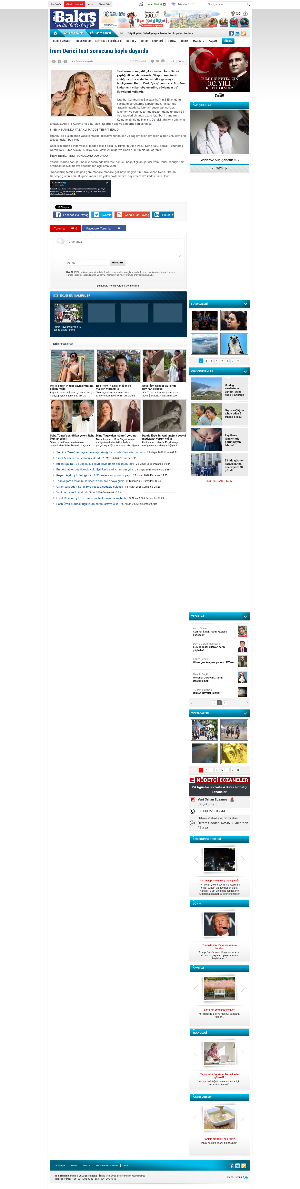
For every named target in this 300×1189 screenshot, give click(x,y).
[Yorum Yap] (152, 61)
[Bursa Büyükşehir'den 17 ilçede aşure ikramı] (204, 730)
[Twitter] (59, 61)
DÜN (209, 481)
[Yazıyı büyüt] (181, 61)
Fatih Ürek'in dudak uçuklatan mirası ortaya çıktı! (87, 503)
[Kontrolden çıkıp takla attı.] (204, 753)
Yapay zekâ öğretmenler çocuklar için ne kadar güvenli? (219, 1079)
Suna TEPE (214, 674)
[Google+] (65, 61)
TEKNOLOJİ (200, 1032)
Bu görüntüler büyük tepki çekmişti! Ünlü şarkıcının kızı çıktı (94, 469)
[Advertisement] (277, 71)
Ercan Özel (207, 658)
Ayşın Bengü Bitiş (205, 689)
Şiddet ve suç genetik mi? (219, 160)
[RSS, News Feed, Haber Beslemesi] (243, 33)
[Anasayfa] (55, 33)
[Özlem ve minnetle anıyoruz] (234, 320)
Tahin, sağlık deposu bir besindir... (219, 1140)
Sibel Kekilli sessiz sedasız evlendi (78, 458)
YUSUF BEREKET (207, 628)
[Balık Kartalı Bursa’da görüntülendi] (234, 344)
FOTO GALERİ (199, 303)
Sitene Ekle (104, 4)
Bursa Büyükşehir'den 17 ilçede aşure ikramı (67, 328)
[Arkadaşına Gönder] (158, 61)
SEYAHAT (198, 968)
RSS (125, 1165)
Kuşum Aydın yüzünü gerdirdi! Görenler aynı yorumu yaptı (93, 475)
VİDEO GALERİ (200, 713)
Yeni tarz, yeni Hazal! (69, 492)
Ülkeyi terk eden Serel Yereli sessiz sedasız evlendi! (89, 486)
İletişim (86, 1165)
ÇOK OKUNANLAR (202, 371)
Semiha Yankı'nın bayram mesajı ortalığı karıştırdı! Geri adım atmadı (100, 452)
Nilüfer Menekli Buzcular (208, 644)
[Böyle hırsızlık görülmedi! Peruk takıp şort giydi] (234, 753)
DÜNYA (197, 903)
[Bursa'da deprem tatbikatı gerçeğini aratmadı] (204, 320)
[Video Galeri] (101, 33)
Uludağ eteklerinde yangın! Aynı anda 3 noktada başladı (234, 390)
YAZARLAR (198, 616)
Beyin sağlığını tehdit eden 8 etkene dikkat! (234, 413)
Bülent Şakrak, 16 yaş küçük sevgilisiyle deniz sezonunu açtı (95, 463)
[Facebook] (54, 61)
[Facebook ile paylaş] (231, 33)
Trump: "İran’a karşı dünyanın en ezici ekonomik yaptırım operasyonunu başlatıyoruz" (219, 952)
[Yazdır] (163, 61)
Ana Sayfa (56, 4)
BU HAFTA (218, 481)
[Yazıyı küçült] (172, 61)
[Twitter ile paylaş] (237, 33)
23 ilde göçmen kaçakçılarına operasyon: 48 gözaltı (234, 465)
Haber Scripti (234, 1177)
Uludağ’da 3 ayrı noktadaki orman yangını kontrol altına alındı (167, 33)
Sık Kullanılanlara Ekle (107, 1165)
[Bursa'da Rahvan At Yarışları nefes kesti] (234, 730)
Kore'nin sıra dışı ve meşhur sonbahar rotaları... (219, 1013)
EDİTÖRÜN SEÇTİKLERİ (207, 839)
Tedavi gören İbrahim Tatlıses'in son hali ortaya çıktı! (90, 481)
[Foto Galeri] (74, 33)
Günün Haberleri (74, 4)
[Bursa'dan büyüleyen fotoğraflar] (204, 344)
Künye (74, 1165)
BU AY (229, 481)
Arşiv (90, 4)
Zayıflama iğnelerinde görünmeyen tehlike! (233, 440)
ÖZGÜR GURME (202, 1097)
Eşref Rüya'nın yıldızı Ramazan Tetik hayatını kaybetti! (91, 498)
